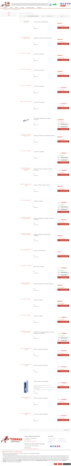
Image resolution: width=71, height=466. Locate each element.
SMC (38, 28)
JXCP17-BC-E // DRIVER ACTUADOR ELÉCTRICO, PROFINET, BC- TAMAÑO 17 (44, 332)
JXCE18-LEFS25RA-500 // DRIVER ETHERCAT (43, 283)
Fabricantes (39, 7)
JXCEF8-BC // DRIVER (38, 300)
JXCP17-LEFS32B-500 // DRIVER (41, 349)
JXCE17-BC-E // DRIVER (39, 266)
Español (68, 5)
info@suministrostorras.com (32, 441)
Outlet (11, 7)
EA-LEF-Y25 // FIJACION (39, 86)
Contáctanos (50, 443)
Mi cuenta (63, 5)
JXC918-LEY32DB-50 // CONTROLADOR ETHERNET (42, 235)
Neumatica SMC (7, 9)
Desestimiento (50, 441)
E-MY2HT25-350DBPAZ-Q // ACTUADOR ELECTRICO (42, 119)
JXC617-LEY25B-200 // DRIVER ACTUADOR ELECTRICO (43, 169)
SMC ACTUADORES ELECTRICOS (15, 9)
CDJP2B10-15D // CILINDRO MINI (41, 22)
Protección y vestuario (30, 7)
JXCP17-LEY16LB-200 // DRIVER (41, 398)
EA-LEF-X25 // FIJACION (39, 54)
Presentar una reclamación (63, 441)
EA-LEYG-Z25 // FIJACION (39, 102)
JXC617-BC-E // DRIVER (39, 151)
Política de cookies (62, 438)
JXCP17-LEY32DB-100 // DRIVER (41, 414)
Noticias (16, 7)
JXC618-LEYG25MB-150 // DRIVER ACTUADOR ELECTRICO (44, 219)
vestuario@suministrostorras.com (33, 448)
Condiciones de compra (52, 438)
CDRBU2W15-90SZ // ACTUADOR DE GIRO (43, 38)
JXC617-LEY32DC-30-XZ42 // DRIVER (42, 185)
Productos (5, 7)
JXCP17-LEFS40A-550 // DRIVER (41, 365)
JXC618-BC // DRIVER (38, 201)
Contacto (22, 7)
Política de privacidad (51, 440)
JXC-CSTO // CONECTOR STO (40, 250)
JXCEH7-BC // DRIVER (38, 316)
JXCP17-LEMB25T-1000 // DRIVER (41, 381)
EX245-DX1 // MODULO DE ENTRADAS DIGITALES (44, 135)
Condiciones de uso (62, 440)
